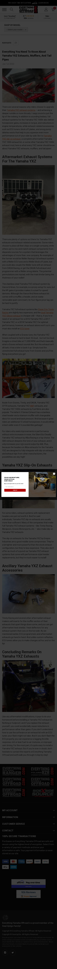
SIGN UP (15, 490)
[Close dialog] (54, 474)
